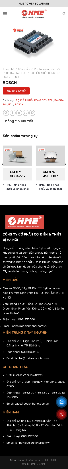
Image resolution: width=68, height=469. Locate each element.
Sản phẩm (24, 68)
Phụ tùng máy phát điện (48, 68)
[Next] (65, 171)
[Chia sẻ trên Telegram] (32, 113)
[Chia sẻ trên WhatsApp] (6, 113)
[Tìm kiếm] (64, 13)
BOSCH (16, 76)
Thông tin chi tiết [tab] (18, 121)
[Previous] (2, 171)
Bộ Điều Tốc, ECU (16, 72)
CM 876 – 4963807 (50, 174)
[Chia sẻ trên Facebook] (13, 113)
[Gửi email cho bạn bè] (26, 113)
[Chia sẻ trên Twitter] (19, 113)
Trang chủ (8, 68)
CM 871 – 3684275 (17, 174)
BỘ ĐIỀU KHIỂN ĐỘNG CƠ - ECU (34, 100)
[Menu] (5, 13)
